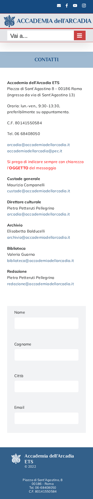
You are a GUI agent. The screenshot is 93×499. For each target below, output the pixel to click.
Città (18, 375)
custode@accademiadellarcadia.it (38, 190)
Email (19, 407)
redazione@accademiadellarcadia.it (40, 283)
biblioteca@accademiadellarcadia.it (40, 260)
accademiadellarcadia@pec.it (34, 150)
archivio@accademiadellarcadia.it (38, 237)
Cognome (22, 344)
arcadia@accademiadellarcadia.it (38, 144)
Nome (19, 312)
